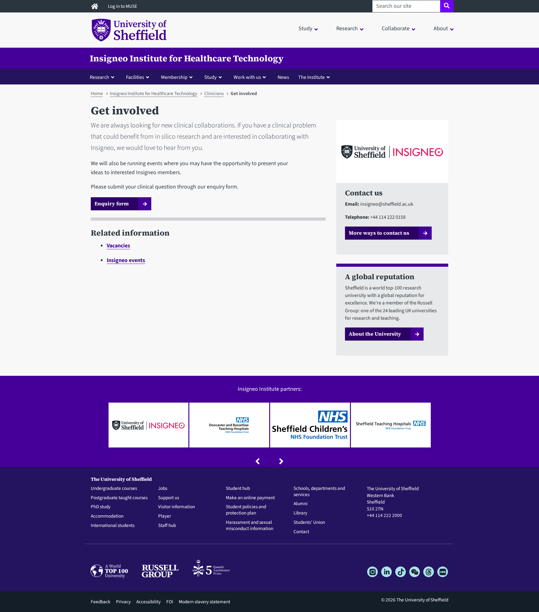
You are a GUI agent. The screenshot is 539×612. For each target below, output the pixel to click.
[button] (103, 76)
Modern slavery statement (204, 601)
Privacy (123, 601)
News (283, 77)
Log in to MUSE (123, 6)
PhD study (100, 507)
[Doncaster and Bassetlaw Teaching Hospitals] (229, 425)
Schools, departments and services (319, 491)
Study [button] (305, 28)
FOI (169, 601)
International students (112, 526)
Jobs (162, 488)
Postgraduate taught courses (119, 498)
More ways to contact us (379, 232)
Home (97, 93)
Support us (168, 498)
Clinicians (214, 93)
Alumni (301, 504)
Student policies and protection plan (246, 510)
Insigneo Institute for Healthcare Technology (187, 58)
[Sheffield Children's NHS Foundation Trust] (310, 425)
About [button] (441, 28)
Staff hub (167, 526)
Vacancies (118, 246)
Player (164, 516)
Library (300, 513)
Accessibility (148, 601)
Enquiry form (112, 203)
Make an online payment (250, 498)
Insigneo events (126, 260)
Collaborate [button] (396, 28)
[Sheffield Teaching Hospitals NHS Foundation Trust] (391, 425)
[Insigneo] (148, 425)
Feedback (100, 601)
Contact (301, 532)
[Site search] (447, 6)
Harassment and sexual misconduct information (249, 525)
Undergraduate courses (114, 488)
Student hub (238, 488)
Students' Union (309, 522)
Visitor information (176, 507)
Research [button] (347, 28)
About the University (375, 333)
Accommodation (107, 516)
